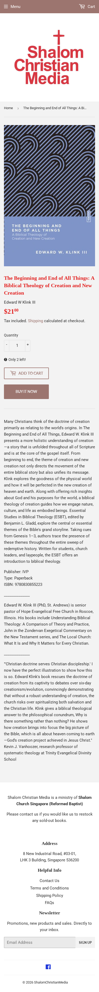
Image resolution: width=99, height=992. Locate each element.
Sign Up (85, 943)
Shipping (35, 320)
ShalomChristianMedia (51, 982)
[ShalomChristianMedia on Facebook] (48, 967)
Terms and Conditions (49, 888)
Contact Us (49, 880)
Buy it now (26, 391)
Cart (91, 6)
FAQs (49, 902)
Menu (15, 6)
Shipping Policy (49, 895)
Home (8, 108)
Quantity (11, 335)
